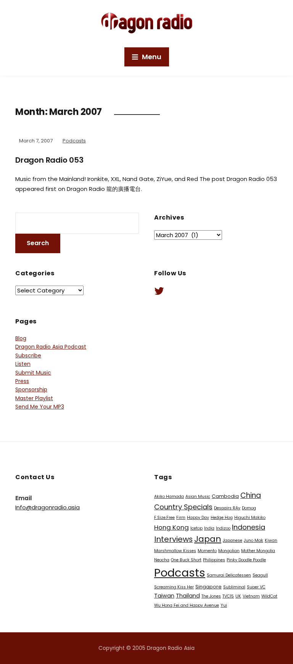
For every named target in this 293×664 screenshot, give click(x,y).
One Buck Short (186, 560)
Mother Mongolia (258, 551)
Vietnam (251, 596)
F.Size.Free (164, 517)
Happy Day (198, 517)
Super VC (256, 587)
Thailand (188, 595)
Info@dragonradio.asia (47, 507)
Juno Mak (253, 540)
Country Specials (183, 507)
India (209, 528)
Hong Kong (171, 527)
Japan (207, 538)
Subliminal (234, 587)
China (250, 495)
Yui (224, 605)
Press (22, 381)
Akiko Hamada (169, 496)
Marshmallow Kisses (175, 551)
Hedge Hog (222, 517)
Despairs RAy (227, 508)
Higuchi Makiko (250, 517)
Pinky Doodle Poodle (246, 560)
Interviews (173, 539)
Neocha (161, 560)
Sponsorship (31, 389)
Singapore (208, 586)
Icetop (196, 528)
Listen (23, 364)
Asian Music (197, 496)
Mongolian (229, 551)
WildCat (269, 596)
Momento (207, 551)
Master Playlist (34, 398)
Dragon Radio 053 (49, 160)
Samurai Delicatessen (229, 575)
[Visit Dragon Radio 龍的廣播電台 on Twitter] (159, 293)
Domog (249, 508)
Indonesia (248, 527)
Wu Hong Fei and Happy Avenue (186, 605)
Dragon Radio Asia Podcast (50, 347)
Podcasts (74, 140)
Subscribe (28, 355)
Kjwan (271, 540)
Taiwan (164, 595)
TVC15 (228, 596)
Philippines (214, 560)
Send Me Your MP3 (39, 406)
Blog (20, 338)
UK (238, 596)
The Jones (211, 596)
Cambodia (225, 496)
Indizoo (223, 528)
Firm (180, 517)
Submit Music (33, 372)
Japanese (232, 540)
